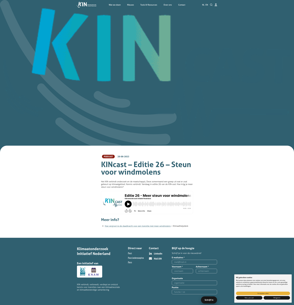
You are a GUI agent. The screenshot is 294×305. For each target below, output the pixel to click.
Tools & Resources (148, 4)
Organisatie (177, 278)
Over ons (168, 4)
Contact (181, 4)
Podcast (108, 156)
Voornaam (177, 267)
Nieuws (130, 4)
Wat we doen (115, 4)
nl (203, 4)
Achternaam (202, 267)
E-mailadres (178, 257)
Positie (175, 287)
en (206, 4)
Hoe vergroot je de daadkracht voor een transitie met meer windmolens (138, 226)
